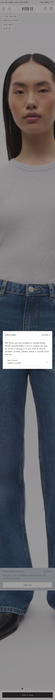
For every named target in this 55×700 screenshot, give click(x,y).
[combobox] (27, 362)
